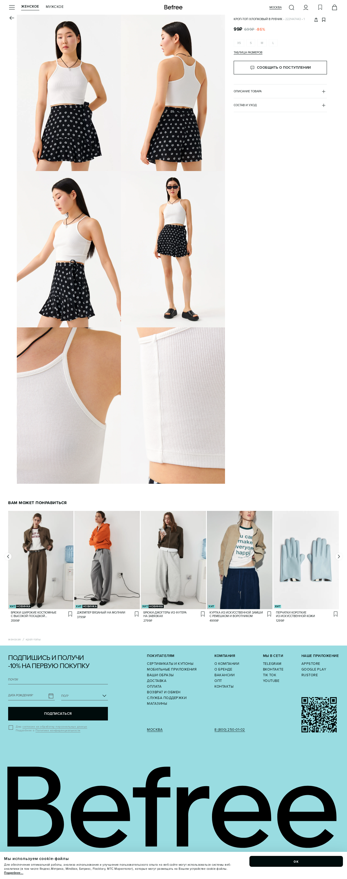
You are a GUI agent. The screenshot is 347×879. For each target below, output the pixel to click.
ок (296, 861)
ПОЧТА (13, 679)
